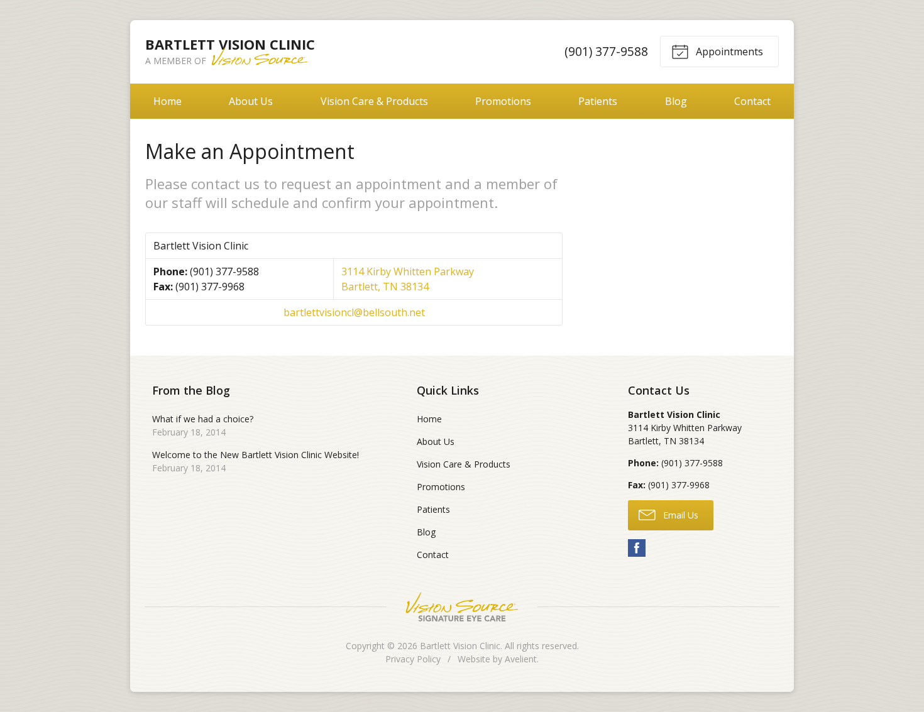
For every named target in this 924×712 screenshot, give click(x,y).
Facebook (637, 548)
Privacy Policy (413, 659)
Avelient (521, 659)
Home (167, 101)
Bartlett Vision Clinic (460, 646)
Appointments (728, 51)
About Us (251, 101)
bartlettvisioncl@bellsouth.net (354, 312)
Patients (597, 101)
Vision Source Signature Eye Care (462, 607)
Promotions (503, 101)
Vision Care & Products (374, 101)
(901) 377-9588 (606, 51)
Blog (676, 101)
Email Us (679, 515)
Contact (752, 101)
